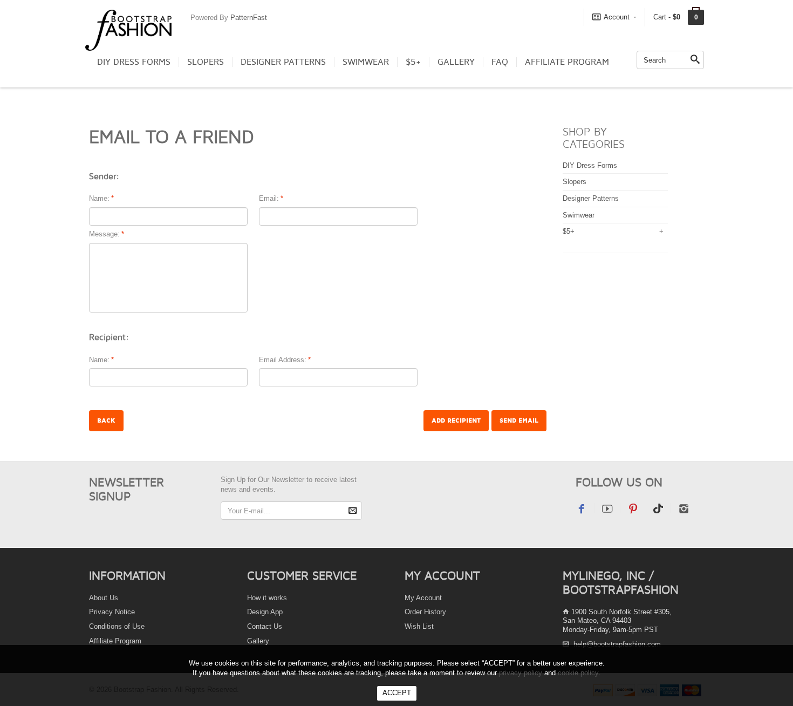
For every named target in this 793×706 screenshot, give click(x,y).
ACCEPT (396, 693)
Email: (269, 198)
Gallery (456, 62)
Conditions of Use (117, 626)
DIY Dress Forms (133, 62)
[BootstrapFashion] (128, 29)
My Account (423, 598)
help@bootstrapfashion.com (617, 644)
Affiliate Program (567, 62)
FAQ (499, 62)
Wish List (419, 626)
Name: (99, 198)
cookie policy (578, 673)
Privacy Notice (112, 612)
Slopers (205, 62)
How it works (267, 598)
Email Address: (282, 360)
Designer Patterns (283, 62)
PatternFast (248, 17)
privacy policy (520, 673)
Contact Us (264, 626)
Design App (265, 612)
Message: (104, 234)
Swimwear (366, 62)
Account (616, 17)
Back (106, 420)
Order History (425, 612)
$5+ (413, 62)
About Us (103, 598)
